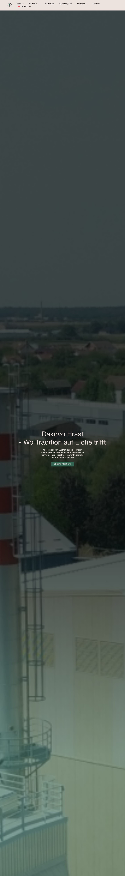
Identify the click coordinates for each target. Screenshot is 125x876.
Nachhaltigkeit (65, 4)
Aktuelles (81, 4)
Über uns (20, 4)
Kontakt (96, 4)
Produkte (32, 4)
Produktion (49, 4)
